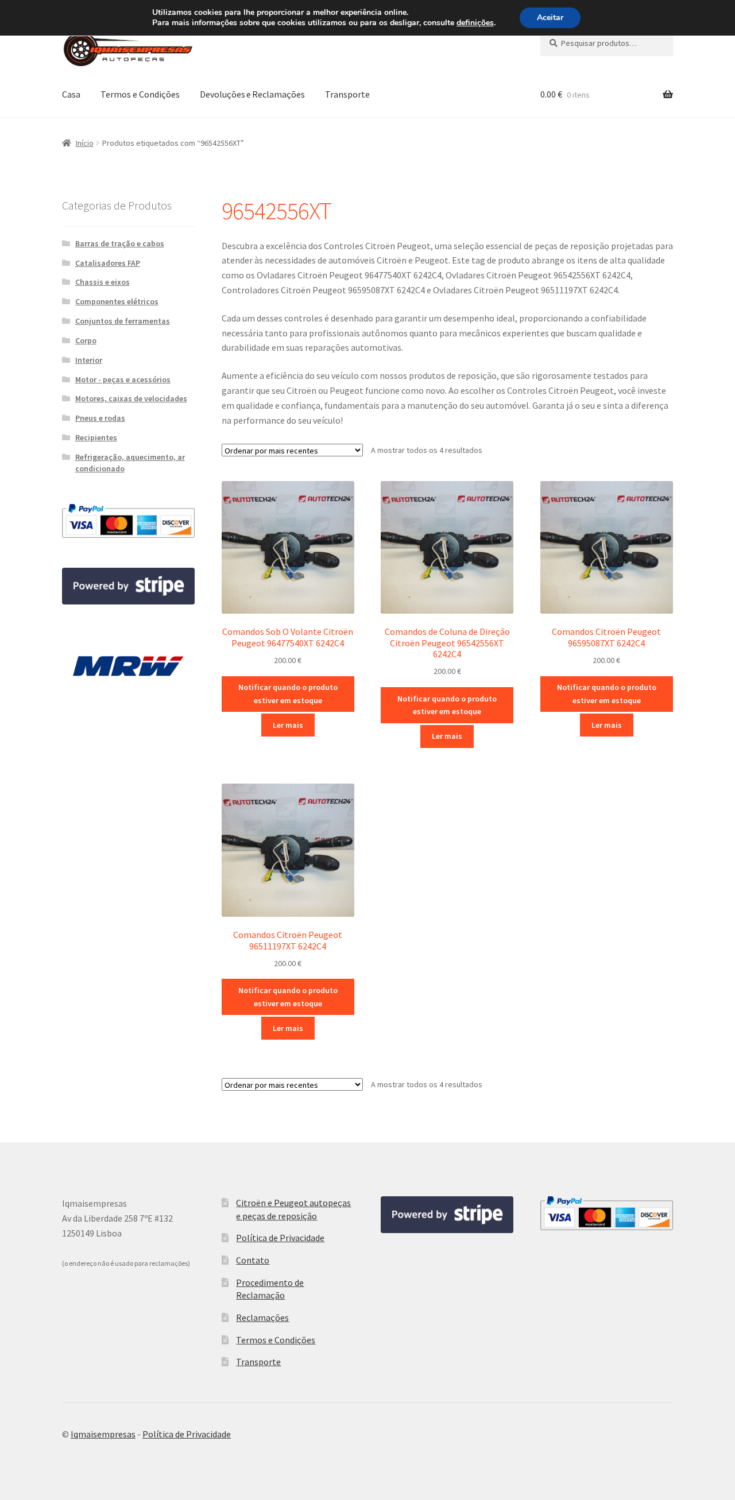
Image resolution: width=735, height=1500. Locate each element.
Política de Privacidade (280, 1237)
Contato (252, 1260)
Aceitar (550, 17)
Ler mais (288, 725)
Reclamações (262, 1317)
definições (475, 23)
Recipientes (96, 437)
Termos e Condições (140, 94)
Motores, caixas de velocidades (131, 398)
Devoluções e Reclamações (252, 94)
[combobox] (606, 43)
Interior (88, 360)
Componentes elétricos (116, 301)
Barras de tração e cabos (119, 243)
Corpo (85, 340)
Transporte (347, 94)
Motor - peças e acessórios (123, 379)
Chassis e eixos (102, 282)
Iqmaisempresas (103, 1434)
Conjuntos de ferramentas (122, 321)
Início (85, 143)
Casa (71, 94)
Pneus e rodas (100, 418)
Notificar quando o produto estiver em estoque (288, 694)
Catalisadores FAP (107, 263)
